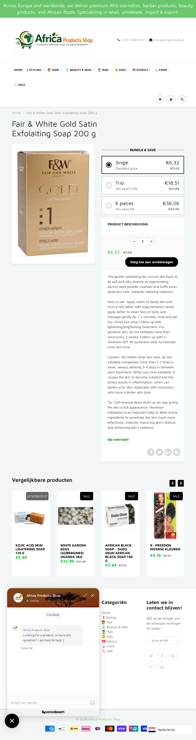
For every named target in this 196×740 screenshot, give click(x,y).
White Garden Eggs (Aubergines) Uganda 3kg (73, 551)
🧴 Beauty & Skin (78, 70)
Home (18, 70)
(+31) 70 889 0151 (132, 40)
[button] (142, 164)
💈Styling (33, 70)
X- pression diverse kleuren (165, 547)
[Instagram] (151, 667)
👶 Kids (120, 70)
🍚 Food (161, 70)
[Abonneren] (178, 640)
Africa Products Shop (104, 719)
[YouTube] (162, 667)
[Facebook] (162, 656)
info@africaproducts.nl (169, 40)
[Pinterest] (173, 656)
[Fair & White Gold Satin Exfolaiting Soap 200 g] (53, 203)
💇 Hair (53, 70)
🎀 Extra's (140, 70)
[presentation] (172, 483)
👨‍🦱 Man (103, 70)
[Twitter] (151, 656)
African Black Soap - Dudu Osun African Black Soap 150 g (119, 553)
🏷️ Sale (19, 84)
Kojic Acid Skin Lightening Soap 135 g (30, 549)
